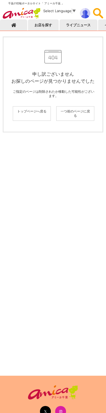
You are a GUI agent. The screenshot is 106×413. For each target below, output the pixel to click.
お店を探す (43, 25)
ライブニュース (78, 25)
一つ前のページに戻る (75, 113)
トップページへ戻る (31, 111)
